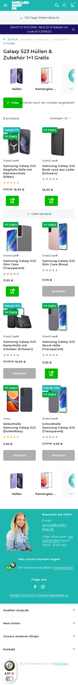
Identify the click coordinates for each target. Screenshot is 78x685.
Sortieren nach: (30, 102)
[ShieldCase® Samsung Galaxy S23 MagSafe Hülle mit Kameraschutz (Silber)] (19, 141)
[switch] (9, 678)
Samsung (42, 39)
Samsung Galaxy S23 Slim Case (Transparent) (19, 264)
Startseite (26, 39)
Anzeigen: (57, 118)
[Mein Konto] (64, 5)
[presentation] (72, 78)
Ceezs (6, 418)
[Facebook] (35, 587)
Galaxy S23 (60, 39)
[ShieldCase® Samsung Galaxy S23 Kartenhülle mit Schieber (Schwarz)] (19, 317)
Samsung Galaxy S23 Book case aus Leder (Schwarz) (58, 169)
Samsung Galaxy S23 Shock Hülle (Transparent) (58, 345)
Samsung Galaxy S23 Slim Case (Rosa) (58, 262)
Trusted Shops (63, 567)
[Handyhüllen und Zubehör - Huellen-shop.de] (28, 5)
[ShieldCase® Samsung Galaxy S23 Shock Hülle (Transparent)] (58, 317)
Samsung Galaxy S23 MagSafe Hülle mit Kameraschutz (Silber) (19, 171)
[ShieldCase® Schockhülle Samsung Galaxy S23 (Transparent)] (58, 399)
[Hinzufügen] (12, 201)
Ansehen (58, 291)
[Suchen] (56, 5)
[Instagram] (43, 587)
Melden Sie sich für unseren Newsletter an (39, 595)
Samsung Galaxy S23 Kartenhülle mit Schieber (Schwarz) (19, 345)
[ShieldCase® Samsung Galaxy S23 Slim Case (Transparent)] (19, 236)
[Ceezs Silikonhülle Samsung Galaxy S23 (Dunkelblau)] (19, 399)
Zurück (12, 39)
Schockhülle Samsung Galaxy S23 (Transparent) (58, 427)
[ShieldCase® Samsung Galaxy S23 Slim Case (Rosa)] (58, 236)
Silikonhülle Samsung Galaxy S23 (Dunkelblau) (19, 427)
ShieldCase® (11, 160)
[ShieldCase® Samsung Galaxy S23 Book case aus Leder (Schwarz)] (58, 141)
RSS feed (61, 663)
